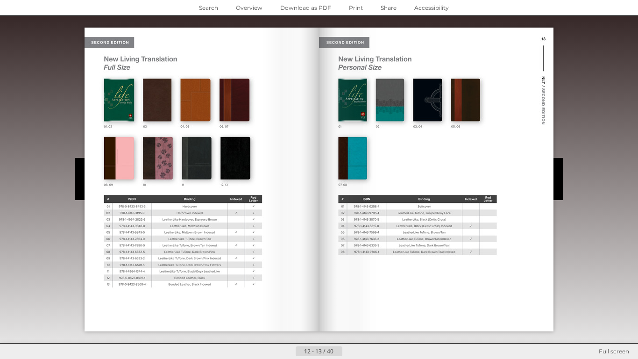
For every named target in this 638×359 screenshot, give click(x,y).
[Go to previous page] (288, 351)
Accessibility (431, 7)
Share (389, 7)
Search (208, 7)
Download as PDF (305, 7)
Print (356, 7)
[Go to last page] (364, 351)
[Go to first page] (273, 351)
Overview (249, 7)
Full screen (614, 351)
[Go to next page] (349, 351)
